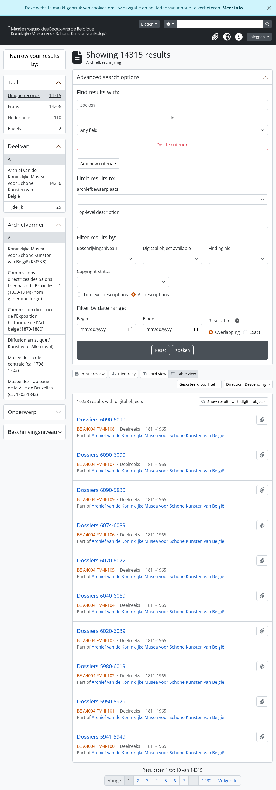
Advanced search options (108, 77)
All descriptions (153, 294)
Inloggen (257, 36)
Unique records (34, 97)
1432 (207, 781)
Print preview (92, 373)
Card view (156, 373)
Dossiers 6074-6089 (101, 525)
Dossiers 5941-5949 (101, 737)
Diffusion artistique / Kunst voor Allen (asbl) (34, 343)
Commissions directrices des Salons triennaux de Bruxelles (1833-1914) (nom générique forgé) (34, 286)
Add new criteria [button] (96, 163)
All (10, 159)
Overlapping (227, 332)
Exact (255, 332)
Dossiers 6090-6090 (101, 419)
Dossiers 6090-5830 (101, 490)
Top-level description (98, 212)
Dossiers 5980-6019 (101, 666)
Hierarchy (126, 373)
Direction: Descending (246, 384)
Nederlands (34, 119)
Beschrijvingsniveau (32, 431)
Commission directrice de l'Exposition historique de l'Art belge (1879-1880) (34, 319)
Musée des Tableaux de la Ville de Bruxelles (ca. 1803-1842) (34, 387)
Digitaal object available (167, 248)
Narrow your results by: (35, 60)
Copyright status (94, 271)
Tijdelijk (34, 208)
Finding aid (220, 248)
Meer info (232, 8)
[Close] (269, 7)
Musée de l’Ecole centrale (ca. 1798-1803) (34, 364)
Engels (34, 130)
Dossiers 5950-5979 (101, 701)
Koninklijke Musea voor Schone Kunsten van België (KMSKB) (34, 255)
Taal (13, 82)
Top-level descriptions (105, 294)
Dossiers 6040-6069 (101, 596)
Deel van (18, 146)
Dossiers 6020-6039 (101, 631)
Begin (82, 319)
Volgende (227, 781)
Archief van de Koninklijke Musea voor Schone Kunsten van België (34, 183)
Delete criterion (172, 145)
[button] (215, 37)
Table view (186, 373)
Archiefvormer (26, 224)
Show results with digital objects (236, 401)
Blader (147, 24)
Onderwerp (22, 412)
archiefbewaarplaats (97, 189)
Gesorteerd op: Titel (197, 384)
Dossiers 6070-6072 (101, 560)
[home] (59, 30)
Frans (34, 108)
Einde (148, 319)
